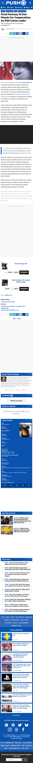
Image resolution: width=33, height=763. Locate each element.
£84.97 (14, 289)
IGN (23, 745)
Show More (16, 715)
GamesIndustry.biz (14, 748)
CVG (23, 748)
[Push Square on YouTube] (13, 725)
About (7, 617)
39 (20, 319)
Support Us (29, 617)
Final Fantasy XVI (21, 264)
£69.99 (16, 272)
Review (10, 310)
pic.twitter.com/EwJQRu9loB (16, 151)
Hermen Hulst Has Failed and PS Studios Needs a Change (17, 590)
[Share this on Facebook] (17, 33)
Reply (25, 390)
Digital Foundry (5, 745)
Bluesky (19, 390)
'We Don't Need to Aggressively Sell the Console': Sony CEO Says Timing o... (17, 610)
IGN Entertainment (25, 735)
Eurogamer (29, 745)
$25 (23, 485)
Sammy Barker (10, 29)
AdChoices (18, 736)
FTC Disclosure (21, 198)
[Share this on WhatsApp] (10, 33)
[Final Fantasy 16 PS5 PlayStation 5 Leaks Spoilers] (16, 71)
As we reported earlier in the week (11, 82)
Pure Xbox (18, 742)
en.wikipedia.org (5, 480)
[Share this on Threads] (23, 33)
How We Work (20, 617)
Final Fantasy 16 (27, 82)
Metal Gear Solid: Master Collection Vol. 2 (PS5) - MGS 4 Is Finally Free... (18, 600)
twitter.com (8, 295)
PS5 (16, 11)
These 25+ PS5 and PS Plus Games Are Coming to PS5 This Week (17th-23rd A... (18, 585)
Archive (15, 623)
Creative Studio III (6, 439)
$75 (11, 485)
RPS (27, 748)
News (3, 11)
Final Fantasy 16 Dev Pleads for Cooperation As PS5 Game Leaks (16, 17)
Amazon (24, 272)
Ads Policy (8, 623)
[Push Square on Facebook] (23, 730)
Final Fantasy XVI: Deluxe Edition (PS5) (21, 281)
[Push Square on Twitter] (20, 725)
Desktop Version (16, 625)
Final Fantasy (22, 11)
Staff (12, 617)
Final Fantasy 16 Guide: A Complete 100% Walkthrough (14, 472)
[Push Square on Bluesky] (27, 725)
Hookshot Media (10, 735)
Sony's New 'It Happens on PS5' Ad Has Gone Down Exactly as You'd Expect (17, 595)
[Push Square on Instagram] (10, 730)
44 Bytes (11, 736)
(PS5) (8, 302)
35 (11, 533)
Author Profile (10, 390)
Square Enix (9, 11)
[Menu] (3, 2)
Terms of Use (24, 620)
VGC (6, 748)
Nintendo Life (9, 742)
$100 (5, 485)
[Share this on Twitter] (20, 33)
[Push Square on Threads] (16, 730)
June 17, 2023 (27, 153)
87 (11, 523)
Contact (7, 620)
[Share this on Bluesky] (13, 33)
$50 (17, 485)
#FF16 (6, 151)
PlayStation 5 (5, 428)
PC (2, 431)
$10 (28, 485)
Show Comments (17, 401)
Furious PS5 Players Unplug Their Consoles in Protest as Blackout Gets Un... (17, 580)
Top (3, 617)
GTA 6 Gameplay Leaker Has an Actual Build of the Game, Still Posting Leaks (17, 568)
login (23, 411)
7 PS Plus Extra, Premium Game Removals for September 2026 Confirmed (17, 605)
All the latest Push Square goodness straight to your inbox (16, 755)
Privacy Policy (15, 620)
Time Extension (27, 742)
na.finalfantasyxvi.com (7, 476)
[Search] (30, 2)
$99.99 (7, 289)
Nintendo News (15, 745)
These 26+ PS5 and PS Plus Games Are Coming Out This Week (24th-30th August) (17, 574)
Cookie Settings (23, 623)
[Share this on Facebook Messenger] (27, 33)
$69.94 (8, 272)
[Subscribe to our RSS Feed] (6, 725)
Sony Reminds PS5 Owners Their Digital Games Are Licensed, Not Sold (16, 563)
